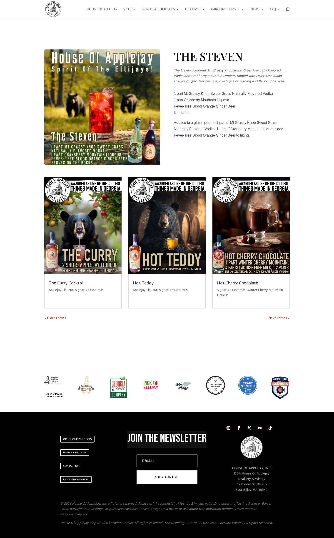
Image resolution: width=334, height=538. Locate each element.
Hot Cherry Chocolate (237, 283)
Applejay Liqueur (61, 290)
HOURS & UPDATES (74, 452)
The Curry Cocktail (66, 283)
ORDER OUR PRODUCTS (77, 439)
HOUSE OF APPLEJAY (102, 9)
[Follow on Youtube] (259, 428)
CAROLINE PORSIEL (225, 9)
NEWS (254, 9)
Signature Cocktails (89, 290)
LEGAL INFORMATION (76, 479)
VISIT (127, 9)
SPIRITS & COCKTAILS (158, 9)
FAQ (273, 9)
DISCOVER (193, 9)
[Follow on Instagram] (228, 428)
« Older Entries (55, 318)
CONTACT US (70, 465)
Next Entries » (279, 318)
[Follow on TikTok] (270, 428)
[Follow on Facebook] (238, 428)
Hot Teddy (143, 283)
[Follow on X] (249, 428)
